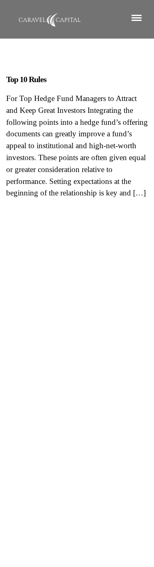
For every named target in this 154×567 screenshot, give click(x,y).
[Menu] (136, 17)
